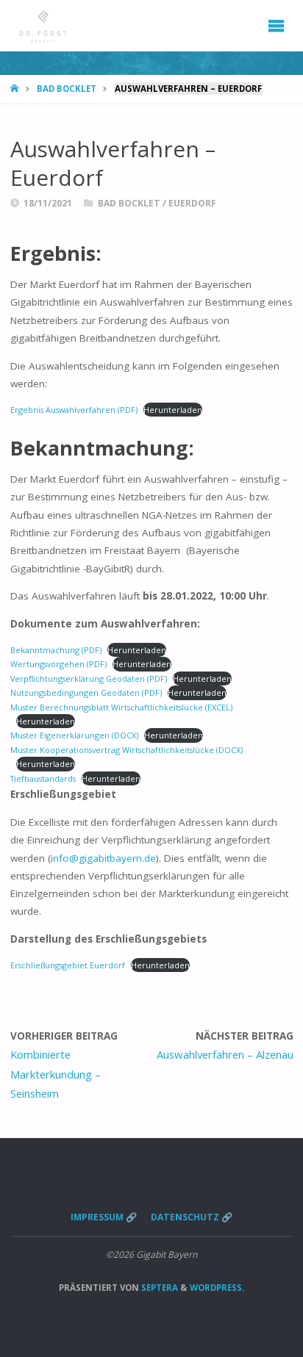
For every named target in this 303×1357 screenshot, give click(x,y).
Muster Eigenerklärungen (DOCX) (74, 735)
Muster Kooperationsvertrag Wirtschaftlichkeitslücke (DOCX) (126, 749)
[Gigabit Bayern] (43, 25)
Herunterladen (172, 409)
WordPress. (217, 1287)
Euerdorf (192, 203)
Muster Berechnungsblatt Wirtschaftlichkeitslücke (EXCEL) (121, 707)
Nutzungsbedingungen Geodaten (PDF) (86, 692)
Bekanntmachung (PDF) (55, 649)
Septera (158, 1287)
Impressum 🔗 (104, 1217)
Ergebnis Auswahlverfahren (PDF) (74, 409)
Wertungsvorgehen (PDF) (58, 663)
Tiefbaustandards (43, 778)
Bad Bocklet (66, 88)
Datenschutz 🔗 (191, 1217)
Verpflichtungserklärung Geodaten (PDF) (88, 678)
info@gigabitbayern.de (103, 858)
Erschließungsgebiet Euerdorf (67, 965)
